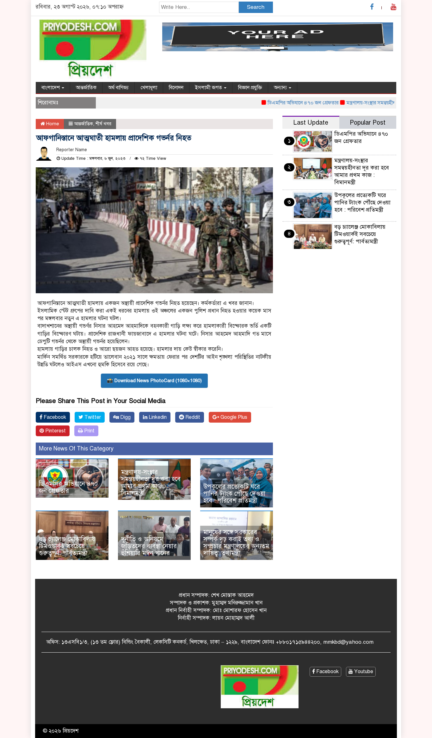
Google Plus (233, 417)
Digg (125, 417)
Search (255, 7)
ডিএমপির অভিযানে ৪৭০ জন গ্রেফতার (290, 103)
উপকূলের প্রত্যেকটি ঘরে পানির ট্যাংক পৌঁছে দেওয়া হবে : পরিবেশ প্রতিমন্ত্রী (234, 494)
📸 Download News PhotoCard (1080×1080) (154, 380)
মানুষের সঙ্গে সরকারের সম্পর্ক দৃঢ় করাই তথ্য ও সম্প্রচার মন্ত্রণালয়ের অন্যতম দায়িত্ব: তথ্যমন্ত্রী (236, 542)
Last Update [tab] (310, 123)
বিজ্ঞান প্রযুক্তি (250, 87)
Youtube (363, 671)
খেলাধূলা (148, 87)
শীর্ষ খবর (103, 124)
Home (52, 124)
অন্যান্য (281, 87)
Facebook (54, 417)
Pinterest (55, 431)
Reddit (192, 417)
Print (89, 431)
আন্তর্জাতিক (86, 87)
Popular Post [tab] (368, 123)
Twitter (92, 417)
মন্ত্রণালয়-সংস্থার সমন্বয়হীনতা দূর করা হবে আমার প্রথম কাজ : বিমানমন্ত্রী (151, 482)
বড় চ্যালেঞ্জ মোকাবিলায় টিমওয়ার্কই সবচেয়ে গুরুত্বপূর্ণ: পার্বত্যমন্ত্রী (67, 546)
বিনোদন (176, 87)
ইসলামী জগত (209, 87)
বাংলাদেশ (51, 87)
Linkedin (157, 417)
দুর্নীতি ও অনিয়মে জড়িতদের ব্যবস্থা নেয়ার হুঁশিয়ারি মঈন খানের (149, 546)
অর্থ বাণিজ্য (118, 87)
